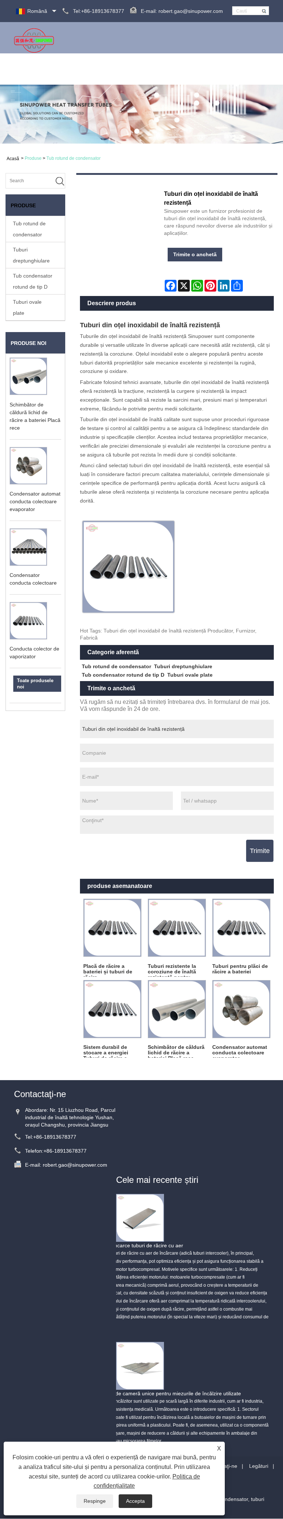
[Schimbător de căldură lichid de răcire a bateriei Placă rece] (176, 1009)
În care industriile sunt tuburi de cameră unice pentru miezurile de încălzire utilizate (144, 1393)
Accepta (135, 1501)
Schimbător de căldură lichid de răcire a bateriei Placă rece (176, 1051)
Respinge (95, 1501)
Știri (146, 69)
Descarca (167, 69)
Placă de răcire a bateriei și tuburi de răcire (107, 970)
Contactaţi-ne (249, 69)
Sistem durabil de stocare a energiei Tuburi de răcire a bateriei (105, 1051)
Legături (258, 1466)
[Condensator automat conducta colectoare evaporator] (241, 1009)
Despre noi (97, 69)
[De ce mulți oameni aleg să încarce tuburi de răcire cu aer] (140, 1217)
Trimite (260, 850)
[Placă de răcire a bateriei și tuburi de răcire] (112, 928)
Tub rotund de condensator (73, 158)
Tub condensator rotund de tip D (32, 281)
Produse (126, 69)
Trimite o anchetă (206, 69)
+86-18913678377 (54, 1137)
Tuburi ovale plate (27, 307)
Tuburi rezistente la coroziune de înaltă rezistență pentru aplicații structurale (172, 970)
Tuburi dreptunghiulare (31, 255)
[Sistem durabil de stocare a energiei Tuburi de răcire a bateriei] (112, 1009)
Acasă (70, 69)
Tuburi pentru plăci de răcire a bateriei (240, 969)
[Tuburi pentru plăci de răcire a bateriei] (241, 928)
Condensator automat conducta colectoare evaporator (35, 501)
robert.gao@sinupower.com (190, 11)
